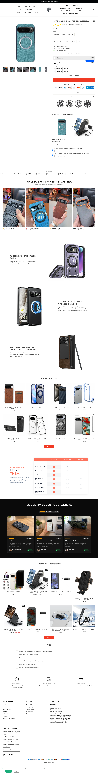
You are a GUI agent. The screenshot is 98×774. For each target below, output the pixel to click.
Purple (79, 41)
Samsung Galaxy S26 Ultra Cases (11, 744)
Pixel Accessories (71, 13)
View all (49, 446)
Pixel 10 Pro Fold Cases (26, 12)
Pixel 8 (63, 34)
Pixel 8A (56, 34)
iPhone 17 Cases (6, 746)
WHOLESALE (6, 711)
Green (56, 41)
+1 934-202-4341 (57, 708)
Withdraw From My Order (9, 718)
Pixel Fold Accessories (71, 11)
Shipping (74, 96)
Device (55, 31)
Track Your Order (7, 709)
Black (73, 41)
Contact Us (5, 707)
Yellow (67, 41)
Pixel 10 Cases (26, 9)
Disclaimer (5, 716)
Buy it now (74, 80)
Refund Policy (29, 704)
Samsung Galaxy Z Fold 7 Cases (10, 739)
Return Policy (29, 713)
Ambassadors (6, 713)
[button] (74, 58)
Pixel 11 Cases (30, 7)
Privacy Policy (29, 707)
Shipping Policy (30, 711)
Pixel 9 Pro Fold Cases (70, 8)
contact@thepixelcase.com (59, 707)
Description (74, 92)
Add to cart (58, 144)
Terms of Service (30, 709)
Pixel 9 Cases (70, 5)
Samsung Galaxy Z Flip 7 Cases (10, 741)
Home (19, 7)
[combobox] (59, 151)
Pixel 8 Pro (70, 34)
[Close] (96, 767)
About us (5, 704)
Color (55, 39)
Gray (61, 41)
